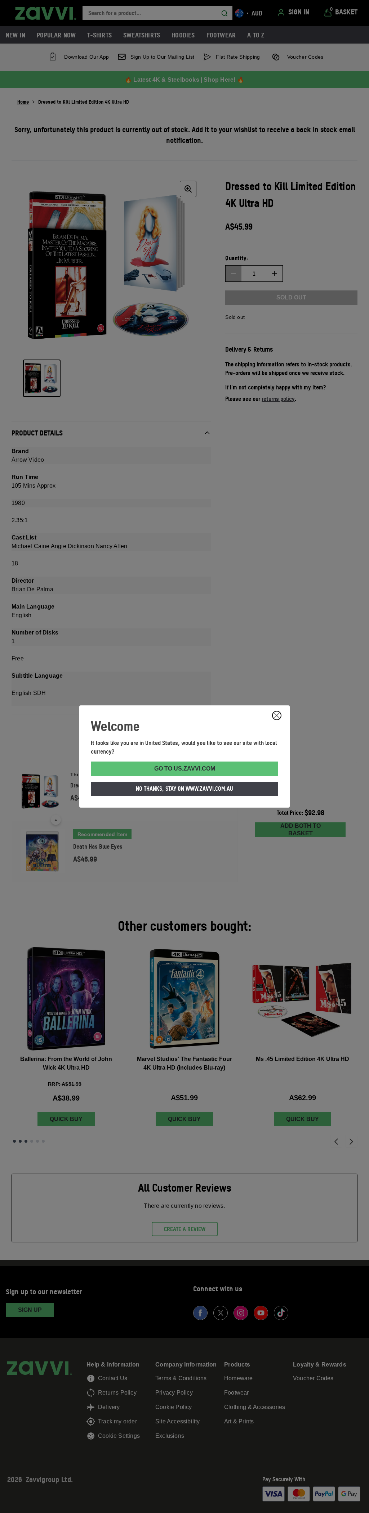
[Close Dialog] (276, 715)
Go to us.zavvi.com (184, 768)
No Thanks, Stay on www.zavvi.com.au (184, 788)
